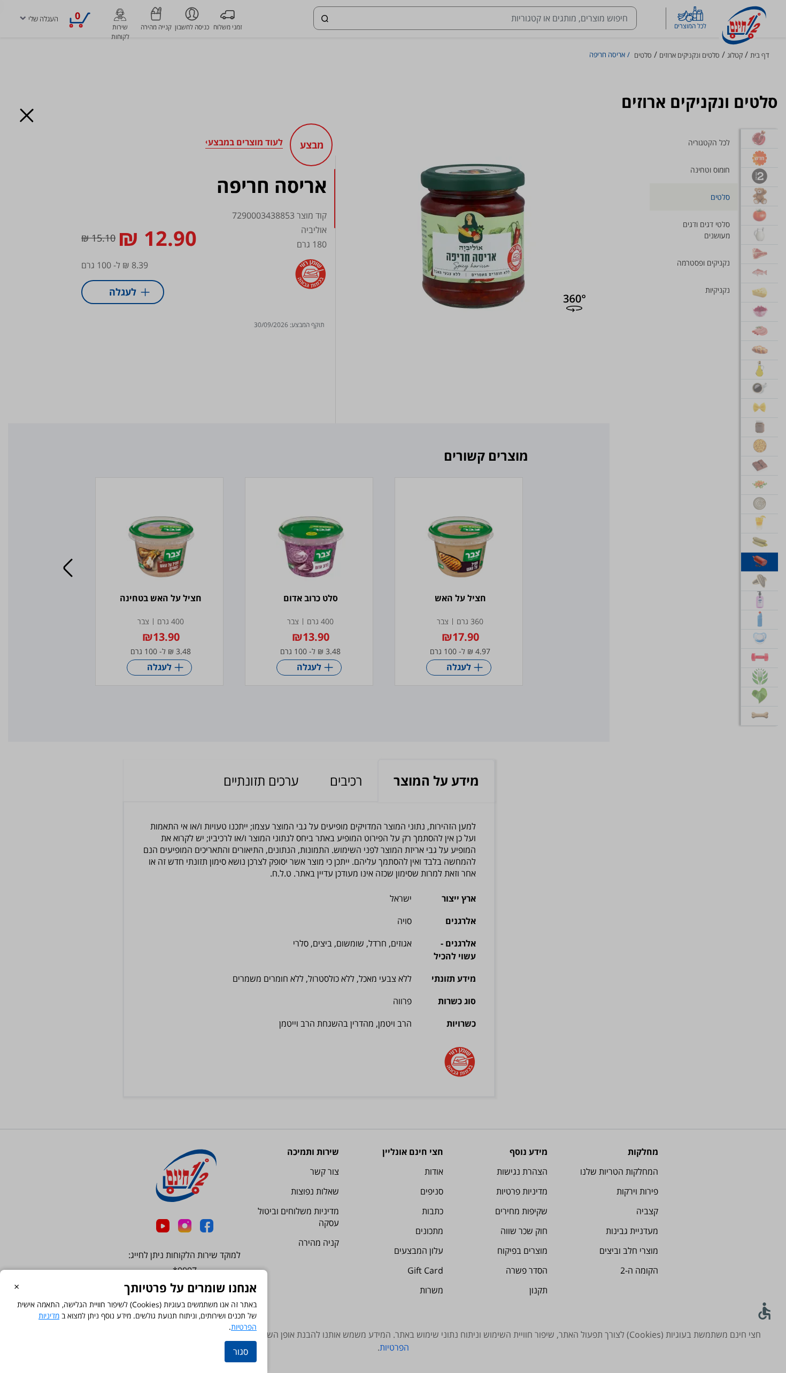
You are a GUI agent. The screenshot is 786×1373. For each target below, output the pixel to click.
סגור (240, 1352)
